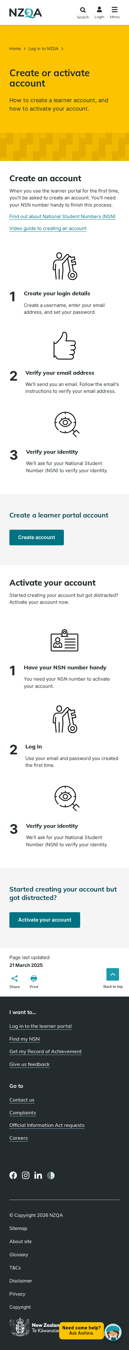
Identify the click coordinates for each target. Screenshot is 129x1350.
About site (20, 1241)
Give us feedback (29, 1064)
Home (15, 48)
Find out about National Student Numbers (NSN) (62, 216)
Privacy (17, 1294)
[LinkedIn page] (38, 1175)
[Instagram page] (26, 1175)
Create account (41, 539)
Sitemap (18, 1228)
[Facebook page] (13, 1175)
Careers (18, 1138)
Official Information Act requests (47, 1125)
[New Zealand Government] (50, 1328)
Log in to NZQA (43, 48)
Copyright (20, 1307)
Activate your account (49, 922)
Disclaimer (20, 1281)
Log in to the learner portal (40, 1026)
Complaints (22, 1112)
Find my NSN (24, 1039)
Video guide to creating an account (47, 228)
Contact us (21, 1100)
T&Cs (15, 1268)
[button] (14, 982)
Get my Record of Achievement (45, 1051)
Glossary (18, 1255)
